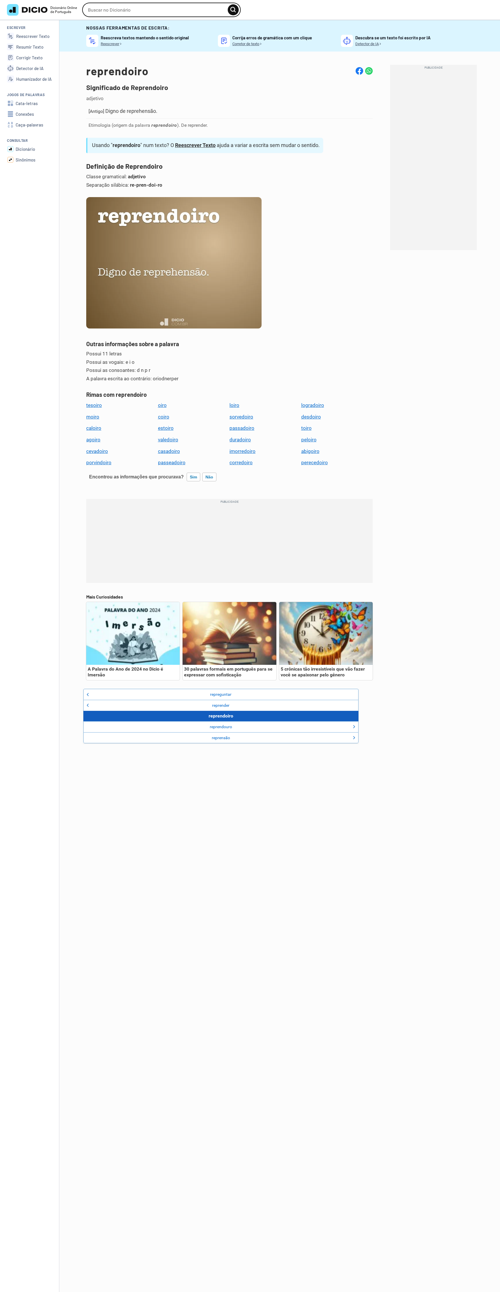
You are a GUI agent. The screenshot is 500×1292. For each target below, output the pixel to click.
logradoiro (312, 405)
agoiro (93, 440)
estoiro (166, 428)
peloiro (309, 440)
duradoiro (240, 440)
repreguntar (220, 694)
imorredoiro (242, 451)
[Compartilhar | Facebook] (359, 71)
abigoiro (310, 451)
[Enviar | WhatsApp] (369, 71)
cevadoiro (97, 451)
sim (193, 477)
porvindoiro (98, 462)
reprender (220, 705)
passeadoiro (171, 462)
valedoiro (168, 440)
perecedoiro (314, 462)
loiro (234, 405)
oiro (162, 405)
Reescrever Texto (195, 145)
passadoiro (241, 428)
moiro (92, 417)
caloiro (93, 428)
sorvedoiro (241, 417)
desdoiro (311, 417)
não (209, 477)
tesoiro (94, 405)
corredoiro (241, 462)
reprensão (221, 737)
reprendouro (221, 726)
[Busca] (233, 9)
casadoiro (169, 451)
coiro (163, 417)
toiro (306, 428)
